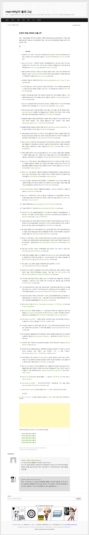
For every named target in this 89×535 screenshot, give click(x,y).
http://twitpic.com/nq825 (28, 383)
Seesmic (34, 344)
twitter (54, 397)
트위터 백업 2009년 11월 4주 (29, 433)
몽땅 (18, 20)
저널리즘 (39, 397)
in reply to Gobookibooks (60, 315)
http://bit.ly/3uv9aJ (43, 208)
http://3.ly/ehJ (42, 138)
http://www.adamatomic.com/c (51, 80)
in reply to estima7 (33, 200)
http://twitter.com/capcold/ (46, 304)
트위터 (60, 397)
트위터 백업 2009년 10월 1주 (29, 438)
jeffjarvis (64, 342)
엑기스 (13, 20)
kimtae (25, 366)
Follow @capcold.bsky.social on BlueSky (45, 529)
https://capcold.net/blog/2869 (34, 312)
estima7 (25, 195)
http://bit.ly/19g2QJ (44, 242)
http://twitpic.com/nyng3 (28, 319)
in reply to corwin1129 (51, 67)
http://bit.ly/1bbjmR (49, 157)
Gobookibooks (27, 310)
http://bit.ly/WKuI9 (43, 357)
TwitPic (53, 321)
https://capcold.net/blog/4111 (42, 291)
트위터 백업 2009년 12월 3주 (29, 442)
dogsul (37, 133)
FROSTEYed (26, 212)
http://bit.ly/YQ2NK (38, 234)
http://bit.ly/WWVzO (27, 385)
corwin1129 (26, 63)
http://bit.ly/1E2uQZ (27, 251)
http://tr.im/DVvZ (26, 274)
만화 (28, 20)
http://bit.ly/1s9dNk (37, 74)
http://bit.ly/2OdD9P (51, 56)
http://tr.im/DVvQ (62, 272)
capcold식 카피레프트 (41, 524)
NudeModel (26, 304)
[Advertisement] (44, 415)
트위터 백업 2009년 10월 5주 (29, 440)
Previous (74, 25)
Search (9, 496)
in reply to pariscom (35, 168)
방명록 (39, 20)
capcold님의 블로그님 (18, 11)
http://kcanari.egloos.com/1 (29, 353)
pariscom (25, 161)
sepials (25, 103)
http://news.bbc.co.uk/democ (41, 336)
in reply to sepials (59, 106)
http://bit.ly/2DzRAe (27, 266)
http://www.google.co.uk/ (40, 204)
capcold (21, 398)
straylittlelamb (27, 142)
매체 (23, 20)
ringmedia (52, 255)
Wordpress (26, 524)
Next (79, 25)
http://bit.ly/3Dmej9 (61, 97)
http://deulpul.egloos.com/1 (29, 123)
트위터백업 (65, 397)
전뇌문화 (44, 397)
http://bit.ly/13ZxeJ (47, 370)
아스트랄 (34, 397)
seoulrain (25, 376)
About (6, 20)
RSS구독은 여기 (56, 524)
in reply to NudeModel (28, 306)
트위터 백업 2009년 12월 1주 (29, 435)
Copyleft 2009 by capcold (28, 389)
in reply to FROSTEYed (41, 216)
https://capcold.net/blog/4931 (59, 127)
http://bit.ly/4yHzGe (27, 112)
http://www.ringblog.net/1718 (33, 259)
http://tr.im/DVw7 (38, 274)
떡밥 (57, 397)
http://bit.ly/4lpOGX (57, 327)
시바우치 (23, 460)
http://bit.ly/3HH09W (27, 189)
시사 (33, 20)
